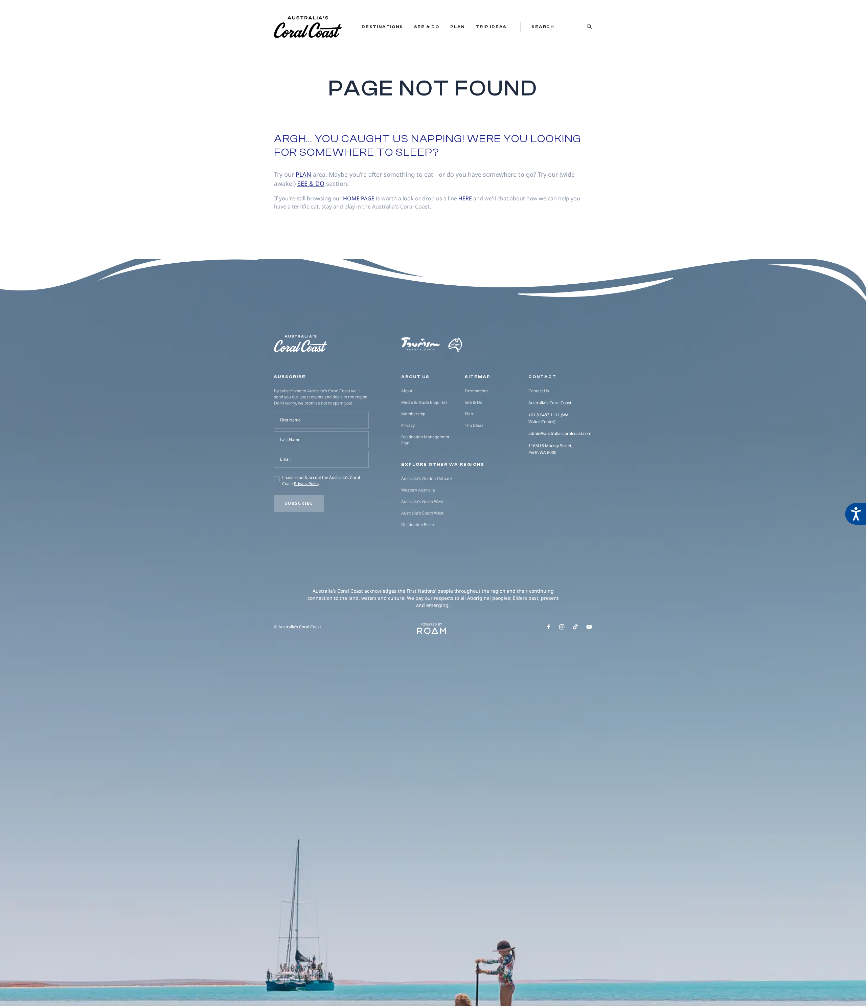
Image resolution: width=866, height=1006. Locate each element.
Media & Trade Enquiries (424, 402)
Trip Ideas (491, 26)
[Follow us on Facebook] (548, 627)
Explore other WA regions (442, 464)
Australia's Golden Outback (426, 478)
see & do (310, 183)
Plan (457, 26)
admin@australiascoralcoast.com (559, 433)
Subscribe (299, 503)
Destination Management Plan (425, 440)
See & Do (426, 26)
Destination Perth (417, 524)
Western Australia (418, 490)
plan (303, 174)
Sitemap (478, 376)
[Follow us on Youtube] (589, 627)
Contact (542, 376)
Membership (413, 414)
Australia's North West (422, 501)
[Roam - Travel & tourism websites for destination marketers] (431, 631)
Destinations (382, 26)
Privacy (408, 425)
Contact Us (538, 391)
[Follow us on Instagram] (562, 627)
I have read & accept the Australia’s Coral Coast (321, 480)
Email (285, 459)
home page (358, 198)
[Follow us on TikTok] (575, 627)
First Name (290, 420)
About (406, 391)
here (465, 198)
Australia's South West (422, 513)
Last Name (290, 439)
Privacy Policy (306, 483)
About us (415, 376)
